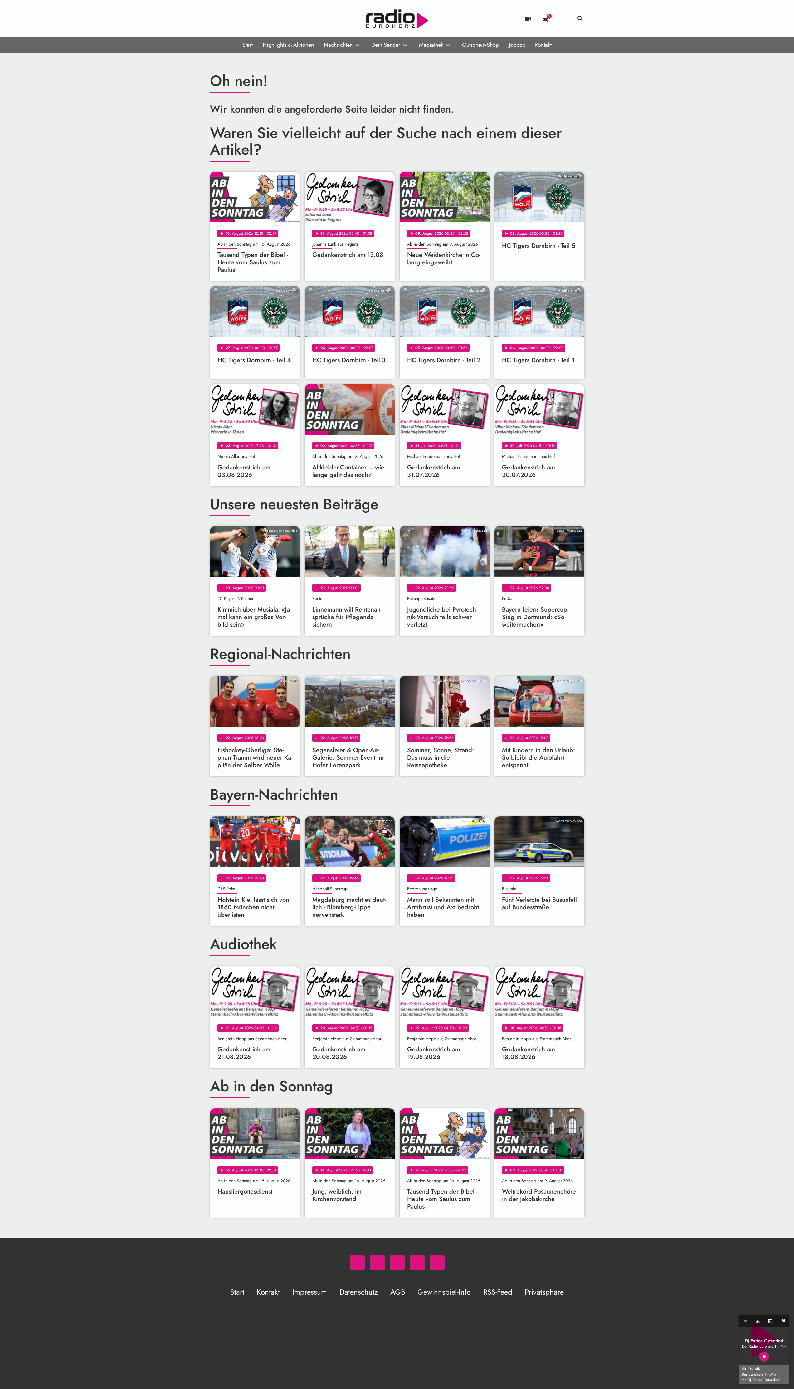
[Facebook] (228, 18)
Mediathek (431, 45)
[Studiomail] (253, 18)
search (580, 18)
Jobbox (517, 45)
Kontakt (543, 45)
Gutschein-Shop (480, 45)
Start (247, 45)
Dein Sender (385, 45)
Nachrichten (338, 45)
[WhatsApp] (216, 18)
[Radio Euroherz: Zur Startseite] (397, 18)
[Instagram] (241, 18)
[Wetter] (563, 18)
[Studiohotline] (266, 18)
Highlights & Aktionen (288, 45)
